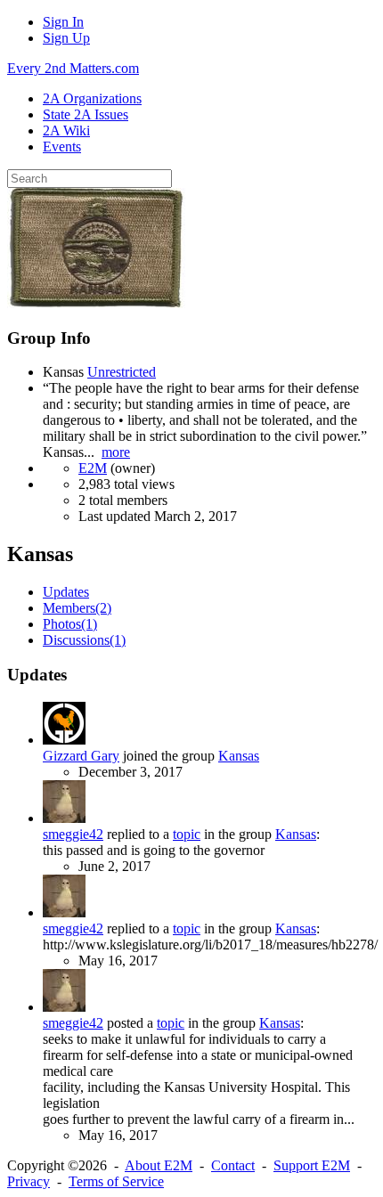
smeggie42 (73, 834)
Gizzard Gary (81, 755)
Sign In (63, 21)
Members (77, 607)
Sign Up (66, 37)
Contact (233, 1165)
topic (186, 834)
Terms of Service (116, 1181)
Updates (66, 591)
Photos (70, 623)
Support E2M (311, 1165)
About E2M (158, 1165)
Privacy (28, 1181)
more (116, 452)
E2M (92, 468)
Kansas (238, 755)
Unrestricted (121, 371)
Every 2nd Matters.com (73, 68)
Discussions (84, 639)
